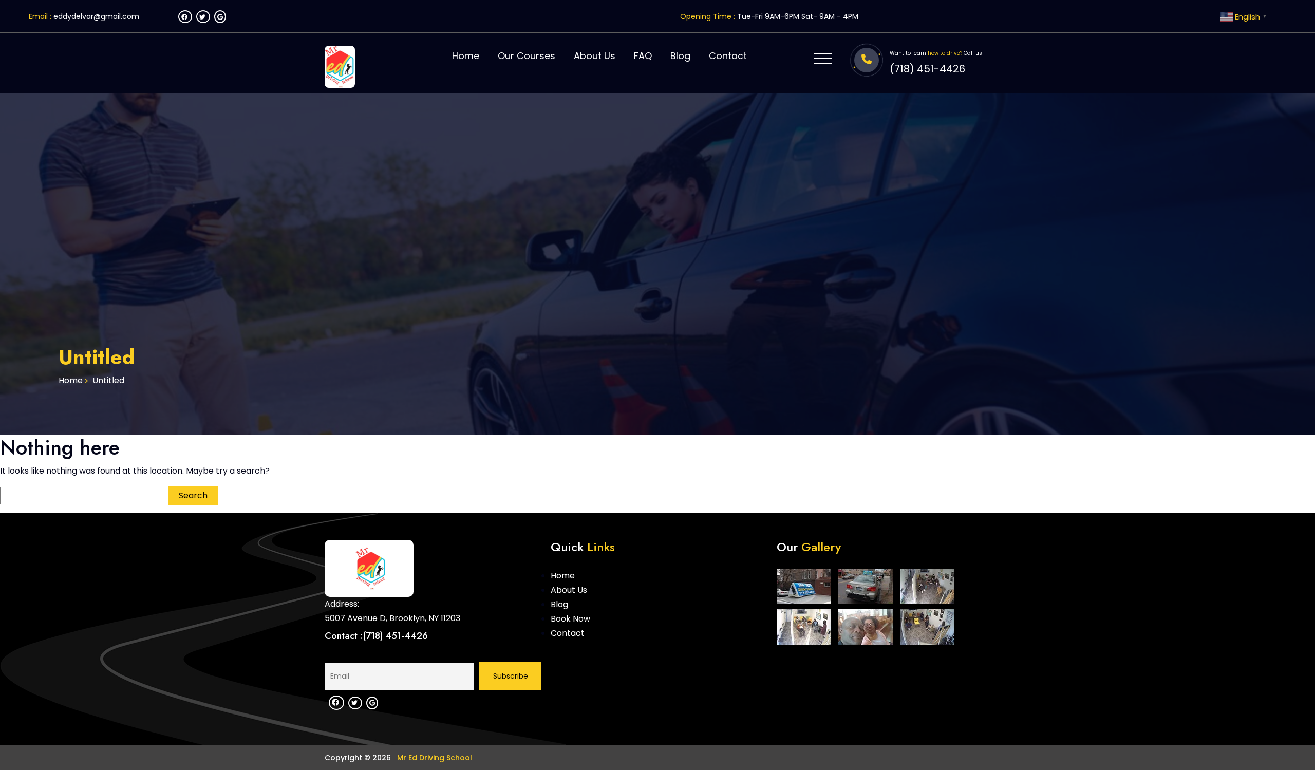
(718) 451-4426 (927, 69)
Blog (680, 55)
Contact (728, 55)
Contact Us (1225, 325)
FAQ (643, 55)
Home (465, 55)
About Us (594, 55)
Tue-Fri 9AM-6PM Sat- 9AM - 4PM (797, 16)
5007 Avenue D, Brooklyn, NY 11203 (392, 618)
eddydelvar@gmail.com (96, 16)
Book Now (570, 619)
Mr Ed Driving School (433, 758)
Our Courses (526, 55)
